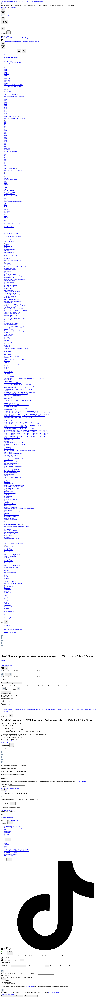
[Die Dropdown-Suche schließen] (24, 51)
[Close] (3, 47)
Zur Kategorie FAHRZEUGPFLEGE (14, 543)
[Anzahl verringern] (4, 688)
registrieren (6, 36)
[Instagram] (4, 949)
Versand (6, 829)
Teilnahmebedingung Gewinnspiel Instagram (16, 849)
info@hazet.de (5, 742)
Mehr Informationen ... (54, 992)
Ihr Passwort (5, 786)
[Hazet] (55, 660)
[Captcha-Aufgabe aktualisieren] (2, 971)
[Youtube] (2, 949)
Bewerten (3, 652)
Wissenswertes (8, 836)
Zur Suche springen (21, 1)
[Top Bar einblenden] (3, 44)
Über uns (6, 834)
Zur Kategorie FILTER (10, 572)
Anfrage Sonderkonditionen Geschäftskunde (16, 851)
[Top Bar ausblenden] (3, 9)
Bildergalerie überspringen (8, 665)
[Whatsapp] (7, 949)
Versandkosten (30, 986)
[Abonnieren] (22, 960)
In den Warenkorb (5, 692)
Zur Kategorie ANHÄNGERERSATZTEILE (16, 526)
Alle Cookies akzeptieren (30, 995)
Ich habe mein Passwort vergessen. (10, 788)
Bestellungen (26, 38)
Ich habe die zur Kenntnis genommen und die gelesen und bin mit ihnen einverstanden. (38, 966)
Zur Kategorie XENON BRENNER (14, 96)
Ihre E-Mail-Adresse (7, 784)
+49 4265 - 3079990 (6, 810)
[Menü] (3, 13)
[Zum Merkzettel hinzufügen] (4, 668)
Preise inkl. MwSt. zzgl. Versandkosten (11, 683)
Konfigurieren (19, 995)
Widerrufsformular (9, 848)
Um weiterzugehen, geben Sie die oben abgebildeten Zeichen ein (19, 973)
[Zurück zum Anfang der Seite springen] (2, 990)
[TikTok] (55, 949)
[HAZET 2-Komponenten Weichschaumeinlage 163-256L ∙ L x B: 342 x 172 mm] (23, 671)
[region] (55, 672)
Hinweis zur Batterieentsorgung (13, 828)
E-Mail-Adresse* (5, 957)
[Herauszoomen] (2, 674)
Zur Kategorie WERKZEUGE (12, 260)
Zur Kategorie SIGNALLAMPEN (13, 170)
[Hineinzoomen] (10, 674)
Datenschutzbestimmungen (19, 966)
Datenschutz (7, 831)
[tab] (50, 709)
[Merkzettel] (2, 26)
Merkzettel (33, 38)
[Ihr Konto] (3, 28)
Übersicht (3, 38)
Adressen (19, 38)
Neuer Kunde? (82, 781)
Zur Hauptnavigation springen (35, 1)
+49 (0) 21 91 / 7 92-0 (7, 740)
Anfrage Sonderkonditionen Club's (13, 852)
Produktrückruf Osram (10, 854)
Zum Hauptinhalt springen (8, 1)
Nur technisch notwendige (7, 995)
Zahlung (6, 844)
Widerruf (6, 846)
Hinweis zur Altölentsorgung (12, 826)
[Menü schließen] (8, 32)
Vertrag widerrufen (9, 855)
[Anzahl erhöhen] (18, 688)
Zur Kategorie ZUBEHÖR (11, 241)
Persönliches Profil (11, 38)
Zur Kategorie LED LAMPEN (12, 63)
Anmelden (4, 7)
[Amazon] (10, 949)
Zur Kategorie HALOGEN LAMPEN (14, 118)
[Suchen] (4, 22)
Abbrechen (4, 791)
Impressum (7, 832)
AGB (5, 843)
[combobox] (9, 52)
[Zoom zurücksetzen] (6, 674)
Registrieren (13, 7)
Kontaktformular (14, 820)
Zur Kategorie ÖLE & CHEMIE (13, 583)
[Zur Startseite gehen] (7, 16)
